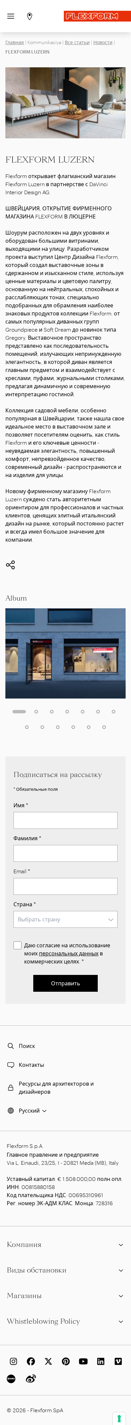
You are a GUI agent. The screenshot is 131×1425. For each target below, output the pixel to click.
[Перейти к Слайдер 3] (51, 711)
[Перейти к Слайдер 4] (67, 711)
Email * (21, 871)
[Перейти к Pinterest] (64, 1361)
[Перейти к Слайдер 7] (113, 711)
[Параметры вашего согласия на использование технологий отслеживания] (119, 1418)
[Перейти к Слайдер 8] (27, 727)
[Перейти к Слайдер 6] (98, 711)
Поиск (27, 1046)
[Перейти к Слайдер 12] (88, 727)
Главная (14, 42)
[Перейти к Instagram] (12, 1361)
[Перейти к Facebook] (29, 1361)
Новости (103, 42)
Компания (24, 1245)
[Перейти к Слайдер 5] (82, 711)
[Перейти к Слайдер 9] (42, 727)
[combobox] (65, 919)
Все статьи (77, 42)
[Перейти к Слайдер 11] (73, 727)
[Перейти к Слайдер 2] (36, 711)
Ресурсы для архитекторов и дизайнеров (56, 1087)
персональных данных (68, 953)
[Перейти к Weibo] (29, 1378)
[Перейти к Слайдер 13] (104, 727)
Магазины (24, 1296)
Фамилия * (27, 838)
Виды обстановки (37, 1270)
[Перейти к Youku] (12, 1379)
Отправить (65, 983)
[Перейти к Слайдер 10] (58, 727)
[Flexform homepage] (97, 16)
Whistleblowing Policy (43, 1321)
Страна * (24, 904)
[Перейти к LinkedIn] (99, 1361)
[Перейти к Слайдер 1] (19, 711)
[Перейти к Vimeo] (117, 1361)
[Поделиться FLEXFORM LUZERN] (10, 565)
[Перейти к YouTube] (82, 1361)
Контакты (31, 1064)
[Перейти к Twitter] (47, 1361)
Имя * (20, 805)
